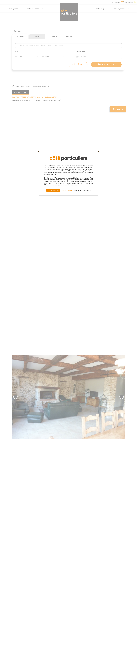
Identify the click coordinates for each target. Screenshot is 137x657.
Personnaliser (67, 190)
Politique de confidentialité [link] (82, 190)
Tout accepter (54, 190)
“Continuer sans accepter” (61, 181)
